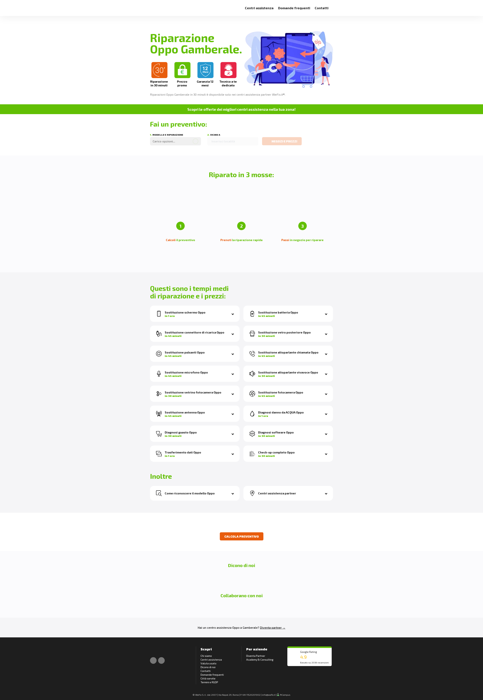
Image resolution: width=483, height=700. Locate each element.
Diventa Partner (255, 655)
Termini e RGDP (209, 682)
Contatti (321, 8)
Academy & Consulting (259, 659)
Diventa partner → (272, 627)
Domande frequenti (294, 8)
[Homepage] (154, 6)
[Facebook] (153, 660)
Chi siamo (206, 655)
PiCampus (284, 694)
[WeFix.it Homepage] (154, 650)
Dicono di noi (208, 667)
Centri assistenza (259, 8)
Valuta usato (208, 663)
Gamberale (250, 627)
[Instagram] (161, 660)
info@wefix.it (268, 694)
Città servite (208, 678)
